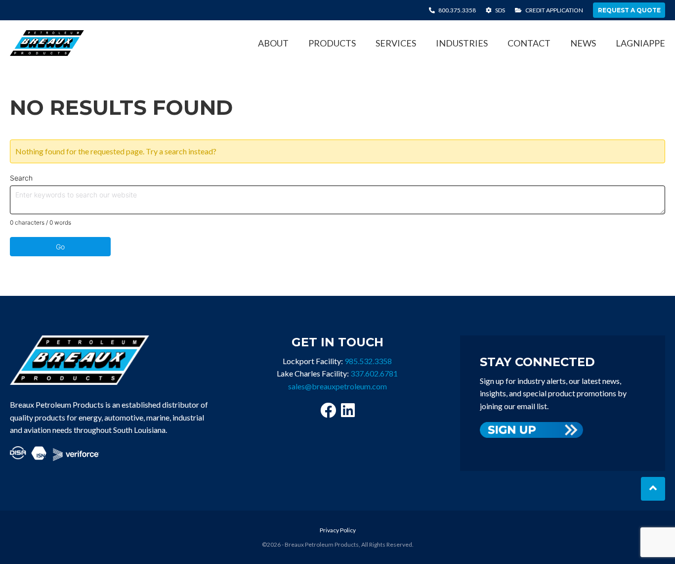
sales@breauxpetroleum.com (337, 386)
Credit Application (553, 10)
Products (332, 43)
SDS (499, 10)
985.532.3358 (368, 361)
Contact (528, 43)
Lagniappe (640, 43)
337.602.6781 (374, 373)
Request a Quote (629, 10)
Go (60, 246)
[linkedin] (348, 410)
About (273, 43)
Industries (462, 43)
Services (396, 43)
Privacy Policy (338, 530)
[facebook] (328, 410)
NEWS (583, 43)
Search (21, 178)
